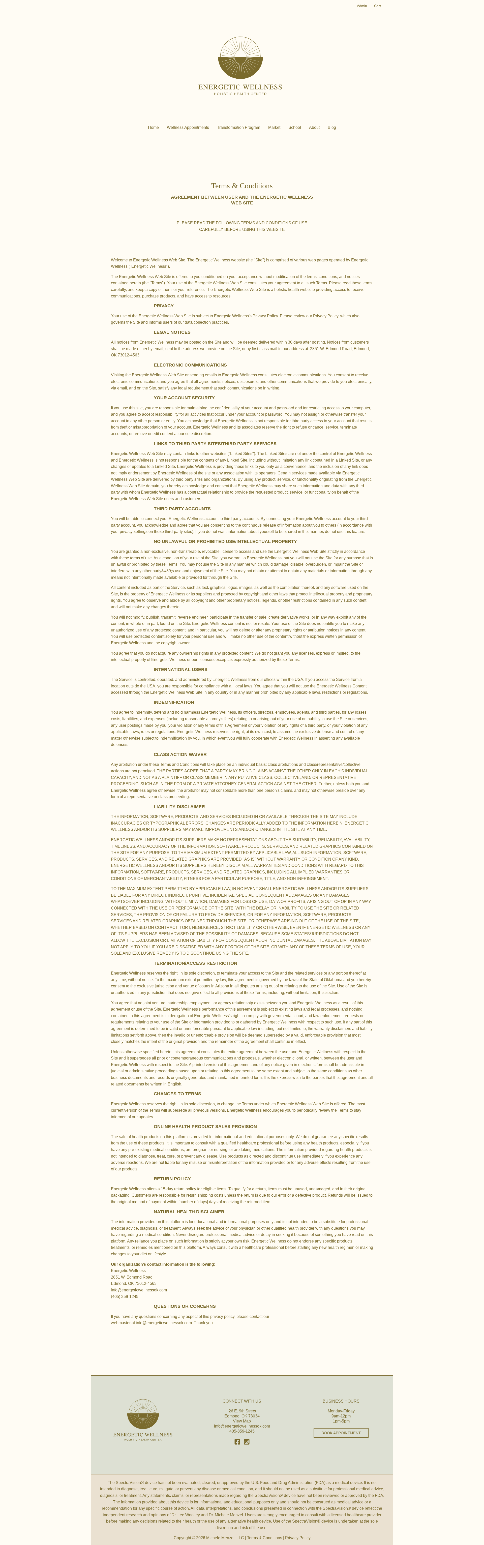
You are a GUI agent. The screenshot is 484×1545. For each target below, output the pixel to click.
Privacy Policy (298, 1538)
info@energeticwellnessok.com (242, 1426)
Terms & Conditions (264, 1538)
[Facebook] (237, 1442)
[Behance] (247, 1442)
